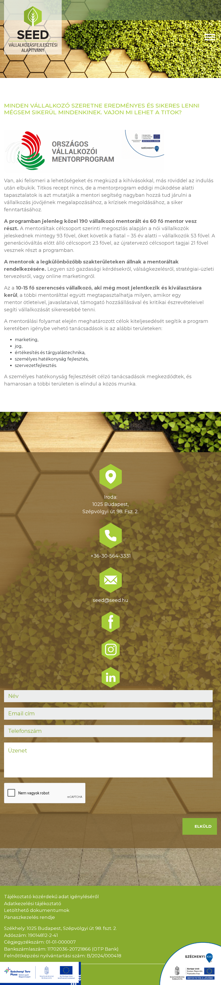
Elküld (203, 826)
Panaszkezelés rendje (29, 917)
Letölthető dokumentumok (36, 910)
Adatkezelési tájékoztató (32, 903)
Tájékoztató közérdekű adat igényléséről (51, 896)
